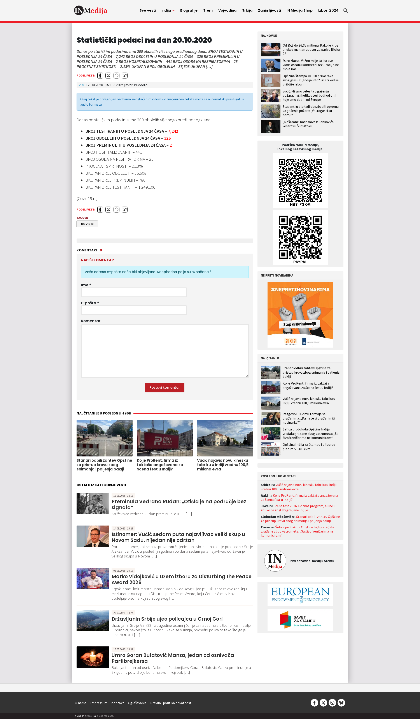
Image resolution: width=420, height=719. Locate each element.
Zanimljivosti (269, 10)
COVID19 (87, 224)
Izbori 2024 (328, 10)
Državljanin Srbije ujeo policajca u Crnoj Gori (167, 619)
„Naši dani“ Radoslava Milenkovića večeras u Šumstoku (308, 124)
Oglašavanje (137, 703)
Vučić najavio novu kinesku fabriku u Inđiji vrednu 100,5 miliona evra (309, 401)
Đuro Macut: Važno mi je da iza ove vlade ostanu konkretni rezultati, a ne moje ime (311, 64)
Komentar (90, 321)
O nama (80, 703)
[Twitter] (323, 702)
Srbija (247, 10)
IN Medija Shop (300, 10)
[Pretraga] (345, 10)
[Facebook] (314, 702)
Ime (86, 285)
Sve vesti (148, 10)
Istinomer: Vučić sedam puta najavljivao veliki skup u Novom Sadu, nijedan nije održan (178, 537)
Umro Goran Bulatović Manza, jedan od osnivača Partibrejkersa (173, 658)
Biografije (189, 10)
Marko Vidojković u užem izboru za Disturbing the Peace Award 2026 (182, 579)
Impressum (98, 703)
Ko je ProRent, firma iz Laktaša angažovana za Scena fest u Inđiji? (308, 385)
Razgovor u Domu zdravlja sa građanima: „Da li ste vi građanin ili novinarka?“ (309, 418)
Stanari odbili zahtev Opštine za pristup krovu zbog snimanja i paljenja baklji (311, 372)
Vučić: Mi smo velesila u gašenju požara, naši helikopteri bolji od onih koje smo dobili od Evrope (310, 95)
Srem (208, 10)
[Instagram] (332, 702)
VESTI (83, 85)
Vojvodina (227, 10)
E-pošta (90, 303)
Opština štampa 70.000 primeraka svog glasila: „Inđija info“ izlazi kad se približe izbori (311, 80)
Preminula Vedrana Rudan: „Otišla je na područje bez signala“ (179, 504)
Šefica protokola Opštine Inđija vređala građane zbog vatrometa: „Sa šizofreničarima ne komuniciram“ (310, 433)
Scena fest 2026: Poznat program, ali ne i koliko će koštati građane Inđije (297, 508)
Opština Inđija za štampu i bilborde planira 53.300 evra (309, 446)
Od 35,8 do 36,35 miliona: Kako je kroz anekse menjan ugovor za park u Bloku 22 (311, 49)
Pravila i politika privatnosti (171, 703)
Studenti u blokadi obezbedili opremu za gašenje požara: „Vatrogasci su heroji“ (311, 110)
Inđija (166, 10)
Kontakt (117, 703)
